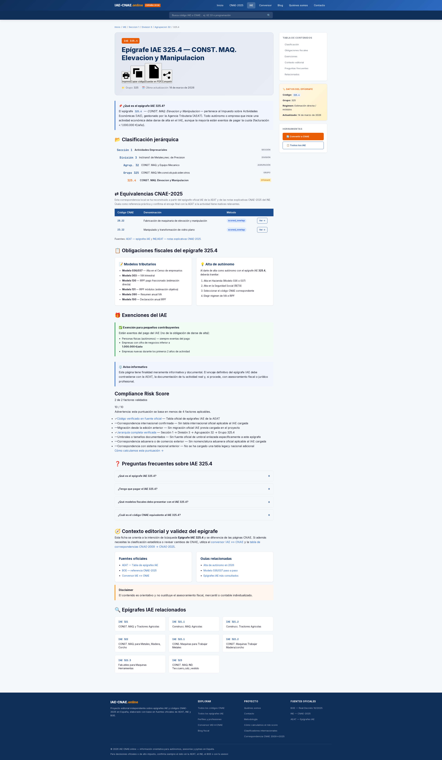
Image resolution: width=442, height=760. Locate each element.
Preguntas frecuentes (296, 68)
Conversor (265, 5)
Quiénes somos (298, 5)
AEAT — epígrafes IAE (138, 239)
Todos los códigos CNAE (211, 708)
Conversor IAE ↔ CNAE (135, 575)
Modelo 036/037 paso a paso (221, 570)
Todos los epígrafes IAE (211, 713)
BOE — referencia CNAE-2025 (139, 570)
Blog (280, 5)
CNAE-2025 (236, 5)
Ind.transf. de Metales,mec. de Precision (162, 157)
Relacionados (292, 74)
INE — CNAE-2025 (301, 713)
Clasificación (292, 44)
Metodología (250, 719)
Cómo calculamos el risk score (261, 725)
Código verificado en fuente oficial (139, 418)
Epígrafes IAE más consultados (221, 575)
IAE (251, 5)
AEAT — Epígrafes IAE (303, 719)
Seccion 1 (134, 27)
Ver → (262, 220)
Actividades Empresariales (151, 149)
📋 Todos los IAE (296, 145)
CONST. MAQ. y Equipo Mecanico (160, 165)
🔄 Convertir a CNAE (297, 136)
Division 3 (147, 27)
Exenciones (291, 56)
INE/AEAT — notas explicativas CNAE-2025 (177, 239)
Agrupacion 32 (163, 27)
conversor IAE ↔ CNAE (227, 542)
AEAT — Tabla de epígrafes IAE (140, 565)
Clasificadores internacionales (260, 730)
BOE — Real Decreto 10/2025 (307, 708)
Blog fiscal (203, 730)
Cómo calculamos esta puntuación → (139, 450)
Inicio (220, 5)
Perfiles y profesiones (210, 719)
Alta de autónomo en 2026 (219, 565)
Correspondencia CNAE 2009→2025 (264, 736)
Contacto (319, 5)
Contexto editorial (294, 62)
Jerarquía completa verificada (136, 432)
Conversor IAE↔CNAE (210, 725)
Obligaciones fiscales (296, 50)
